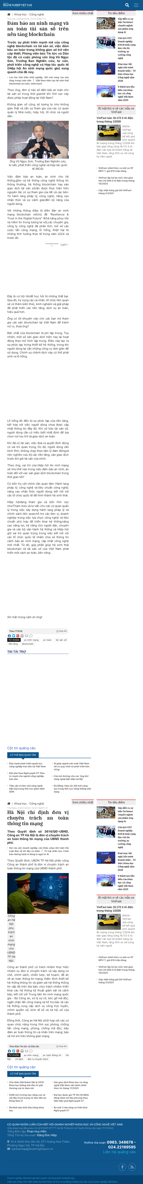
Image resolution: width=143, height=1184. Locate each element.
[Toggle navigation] (136, 5)
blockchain (28, 643)
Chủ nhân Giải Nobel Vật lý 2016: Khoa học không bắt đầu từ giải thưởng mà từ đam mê (26, 1085)
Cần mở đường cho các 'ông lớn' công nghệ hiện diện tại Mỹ (71, 777)
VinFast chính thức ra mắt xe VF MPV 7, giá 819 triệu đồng (115, 169)
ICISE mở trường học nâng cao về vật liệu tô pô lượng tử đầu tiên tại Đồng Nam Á (27, 1097)
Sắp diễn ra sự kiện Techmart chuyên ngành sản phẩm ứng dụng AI (125, 26)
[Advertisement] (38, 386)
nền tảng (13, 643)
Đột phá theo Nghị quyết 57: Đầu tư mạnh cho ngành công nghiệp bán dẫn (27, 776)
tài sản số (61, 639)
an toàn (47, 639)
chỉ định (19, 1059)
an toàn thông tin (52, 1055)
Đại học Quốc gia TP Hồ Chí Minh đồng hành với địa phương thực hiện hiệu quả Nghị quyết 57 (71, 1097)
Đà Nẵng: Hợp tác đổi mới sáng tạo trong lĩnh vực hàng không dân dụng (72, 788)
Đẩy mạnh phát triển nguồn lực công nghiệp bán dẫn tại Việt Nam (27, 765)
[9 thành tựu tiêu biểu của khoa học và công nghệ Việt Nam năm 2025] (107, 91)
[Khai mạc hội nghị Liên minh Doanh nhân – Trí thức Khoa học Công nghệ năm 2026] (107, 69)
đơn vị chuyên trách (38, 1059)
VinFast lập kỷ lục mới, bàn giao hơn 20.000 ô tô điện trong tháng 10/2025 (116, 180)
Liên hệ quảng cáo (119, 1152)
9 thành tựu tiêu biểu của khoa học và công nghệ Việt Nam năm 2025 (126, 93)
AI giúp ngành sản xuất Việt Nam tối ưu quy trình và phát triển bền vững (71, 766)
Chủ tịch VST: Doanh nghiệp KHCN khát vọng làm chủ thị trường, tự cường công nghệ (127, 48)
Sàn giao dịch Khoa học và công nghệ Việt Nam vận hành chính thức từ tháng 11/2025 (71, 1085)
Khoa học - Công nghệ (29, 14)
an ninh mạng (31, 639)
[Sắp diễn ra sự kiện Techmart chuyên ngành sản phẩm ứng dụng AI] (107, 23)
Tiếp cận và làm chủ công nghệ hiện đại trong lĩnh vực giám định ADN (27, 788)
